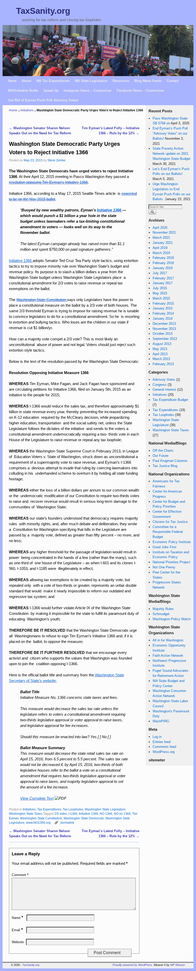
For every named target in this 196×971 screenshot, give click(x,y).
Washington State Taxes (25, 813)
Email (17, 930)
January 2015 (163, 308)
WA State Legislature (91, 81)
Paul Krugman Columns (170, 461)
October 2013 (163, 333)
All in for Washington (168, 640)
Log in (157, 737)
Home (13, 110)
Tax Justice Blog (165, 466)
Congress (160, 385)
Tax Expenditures (49, 809)
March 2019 (161, 253)
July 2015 (160, 288)
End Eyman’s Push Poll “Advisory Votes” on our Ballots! (170, 133)
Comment (20, 875)
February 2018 (163, 263)
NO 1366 (106, 813)
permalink (67, 822)
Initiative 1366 (88, 813)
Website (18, 942)
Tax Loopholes (73, 809)
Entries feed (161, 742)
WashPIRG (161, 721)
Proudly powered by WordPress (132, 964)
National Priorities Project (171, 562)
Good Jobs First (164, 547)
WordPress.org (164, 752)
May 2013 (160, 349)
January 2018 (163, 268)
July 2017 (160, 273)
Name (17, 918)
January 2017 (163, 283)
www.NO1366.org (38, 822)
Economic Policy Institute (172, 542)
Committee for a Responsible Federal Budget (168, 532)
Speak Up (50, 90)
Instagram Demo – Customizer (88, 90)
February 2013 (163, 364)
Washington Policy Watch (172, 619)
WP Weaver (177, 964)
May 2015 (160, 293)
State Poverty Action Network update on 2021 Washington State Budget (171, 154)
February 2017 (163, 278)
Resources (121, 81)
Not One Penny (164, 567)
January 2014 (163, 318)
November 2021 (164, 232)
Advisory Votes (164, 379)
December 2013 (164, 324)
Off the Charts (163, 450)
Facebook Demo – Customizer (140, 90)
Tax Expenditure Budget (170, 400)
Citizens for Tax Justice (170, 522)
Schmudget (161, 614)
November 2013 (164, 329)
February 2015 (163, 303)
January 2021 (163, 243)
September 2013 (165, 339)
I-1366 (72, 813)
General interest (164, 389)
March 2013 (161, 359)
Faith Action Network (168, 655)
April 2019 (160, 248)
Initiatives (26, 110)
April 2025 (160, 228)
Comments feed (164, 747)
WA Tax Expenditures (53, 81)
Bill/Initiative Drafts (23, 90)
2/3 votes (60, 813)
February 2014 (163, 313)
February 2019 (163, 258)
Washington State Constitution (41, 818)
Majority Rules (163, 609)
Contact (173, 81)
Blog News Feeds (148, 81)
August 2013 (162, 344)
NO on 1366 (122, 813)
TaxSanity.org (43, 11)
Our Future (160, 456)
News (12, 81)
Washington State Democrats (84, 818)
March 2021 (161, 237)
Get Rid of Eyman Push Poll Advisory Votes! (43, 100)
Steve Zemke (56, 160)
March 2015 (161, 298)
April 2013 (160, 354)
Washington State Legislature (105, 809)
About (26, 81)
